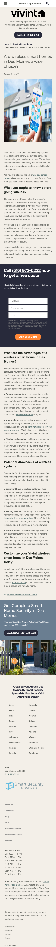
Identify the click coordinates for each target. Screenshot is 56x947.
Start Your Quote (28, 336)
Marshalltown (15, 742)
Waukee (32, 737)
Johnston (13, 737)
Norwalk (32, 715)
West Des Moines (36, 747)
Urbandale (33, 742)
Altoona (32, 731)
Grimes (32, 721)
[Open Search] (47, 3)
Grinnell (32, 710)
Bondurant (34, 753)
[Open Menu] (5, 3)
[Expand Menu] (27, 18)
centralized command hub (20, 518)
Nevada (12, 753)
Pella (11, 715)
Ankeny (12, 747)
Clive (11, 731)
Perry (11, 710)
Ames (11, 705)
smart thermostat (24, 414)
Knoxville (33, 705)
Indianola (33, 726)
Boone (12, 721)
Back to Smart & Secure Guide (22, 594)
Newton (12, 726)
